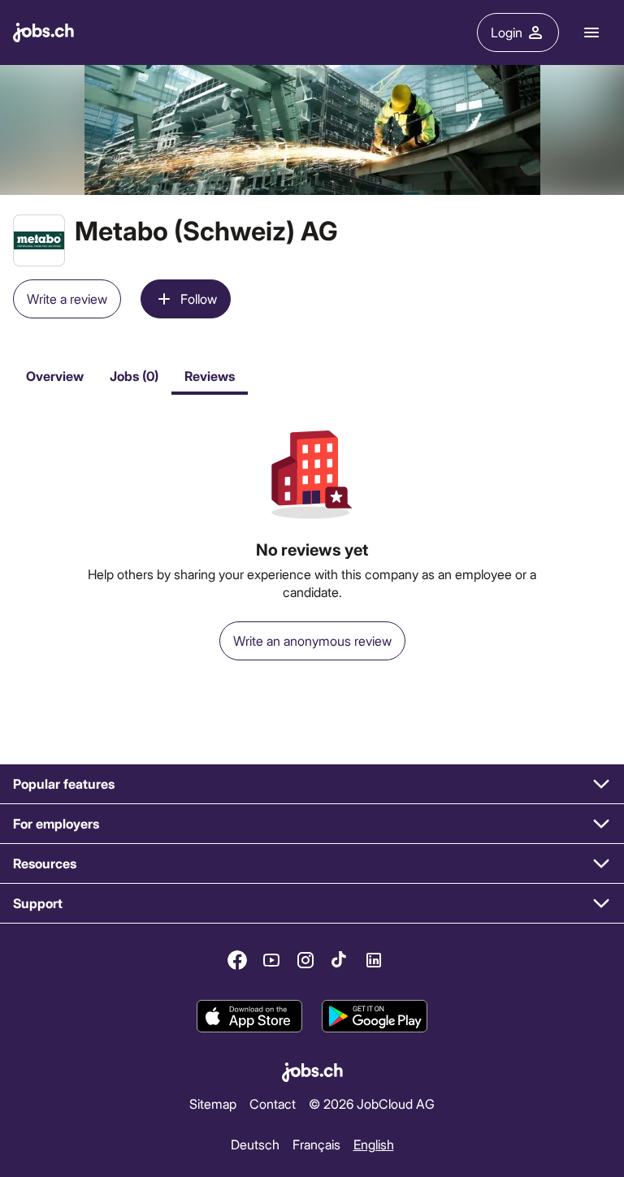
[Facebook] (237, 960)
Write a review (67, 298)
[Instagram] (305, 960)
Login (506, 32)
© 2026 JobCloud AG (372, 1103)
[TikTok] (339, 960)
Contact (272, 1103)
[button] (312, 784)
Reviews (209, 375)
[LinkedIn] (373, 960)
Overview (55, 375)
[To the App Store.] (249, 1016)
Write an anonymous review (312, 640)
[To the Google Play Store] (374, 1016)
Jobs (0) (134, 375)
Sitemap (212, 1103)
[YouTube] (271, 960)
